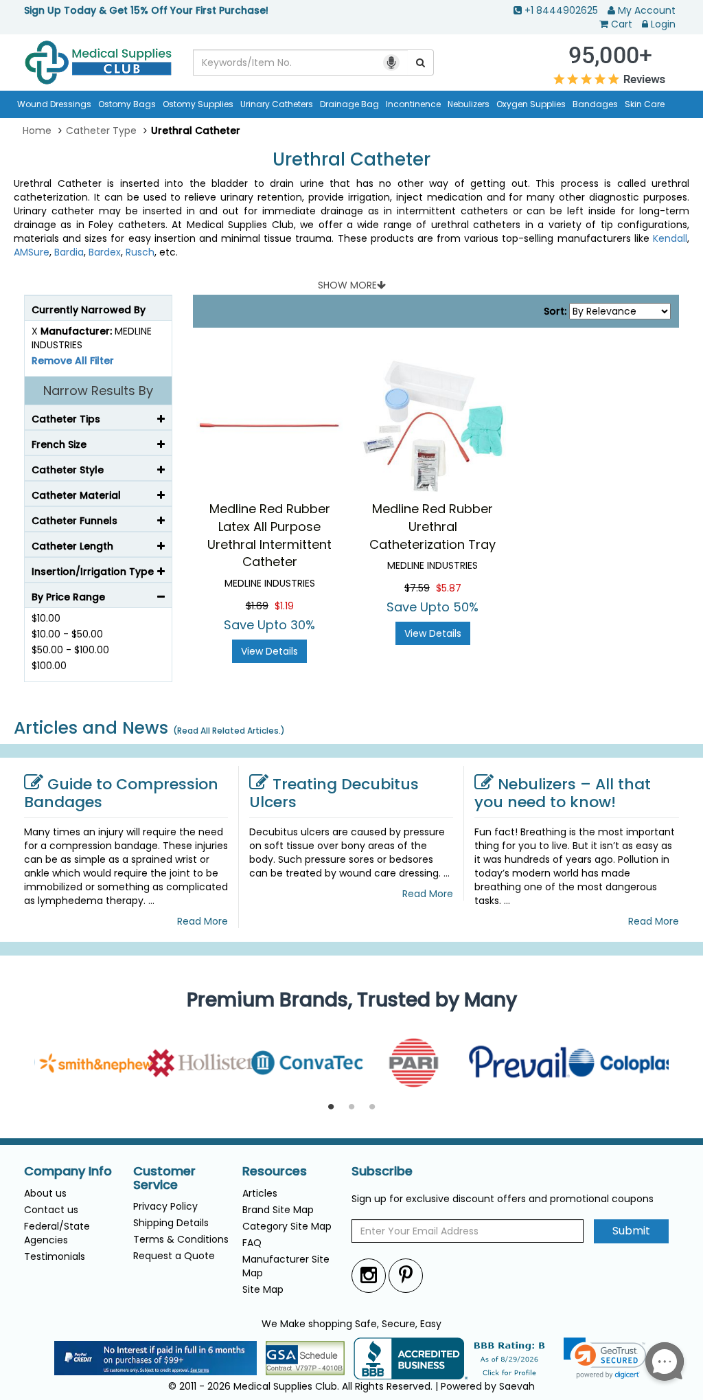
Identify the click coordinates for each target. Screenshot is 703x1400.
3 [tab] (372, 1107)
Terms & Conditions (181, 1239)
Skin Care (645, 104)
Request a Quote (174, 1256)
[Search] (421, 62)
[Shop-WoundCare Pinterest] (406, 1275)
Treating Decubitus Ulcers (334, 793)
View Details (269, 651)
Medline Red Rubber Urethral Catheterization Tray (432, 526)
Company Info (68, 1171)
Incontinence (413, 104)
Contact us (51, 1210)
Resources (274, 1171)
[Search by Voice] (391, 62)
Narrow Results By (98, 390)
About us (45, 1193)
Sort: (555, 311)
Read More (202, 921)
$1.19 (284, 606)
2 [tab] (351, 1107)
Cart (621, 24)
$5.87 (448, 588)
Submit (631, 1231)
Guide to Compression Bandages (121, 793)
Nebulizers (468, 104)
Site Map (263, 1289)
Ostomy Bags (127, 104)
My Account (647, 10)
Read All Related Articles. (229, 730)
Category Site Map (287, 1226)
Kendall (670, 238)
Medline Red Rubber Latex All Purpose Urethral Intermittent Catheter (269, 535)
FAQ (252, 1243)
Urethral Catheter (351, 160)
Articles (259, 1193)
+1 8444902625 (561, 10)
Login (663, 24)
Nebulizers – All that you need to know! (562, 793)
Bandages (595, 104)
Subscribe (382, 1171)
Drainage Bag (349, 104)
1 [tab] (331, 1107)
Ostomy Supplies (198, 104)
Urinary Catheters (276, 104)
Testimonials (54, 1256)
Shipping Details (171, 1223)
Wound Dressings (54, 104)
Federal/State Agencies (57, 1233)
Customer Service (164, 1178)
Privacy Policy (165, 1206)
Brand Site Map (278, 1210)
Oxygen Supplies (531, 104)
